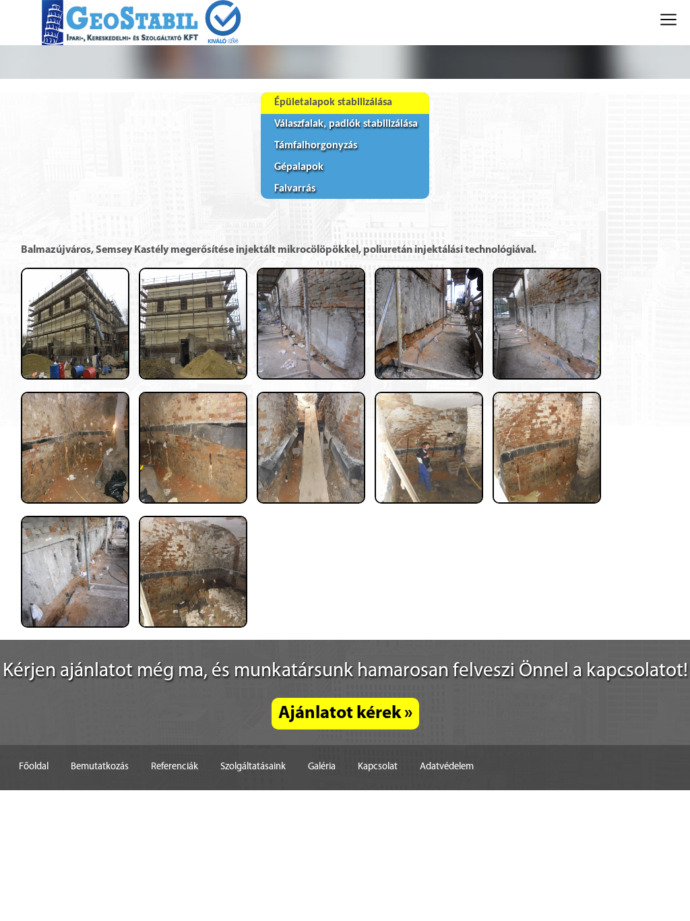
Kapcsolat (378, 767)
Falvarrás (294, 188)
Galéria (322, 767)
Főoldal (34, 767)
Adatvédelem (447, 767)
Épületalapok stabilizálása (333, 102)
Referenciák (174, 767)
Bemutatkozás (100, 767)
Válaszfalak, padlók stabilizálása (346, 124)
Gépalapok (298, 167)
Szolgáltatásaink (253, 767)
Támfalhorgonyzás (315, 145)
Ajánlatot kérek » (345, 714)
